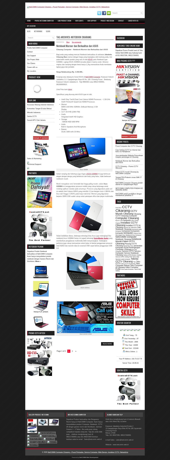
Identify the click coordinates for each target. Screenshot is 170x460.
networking (38, 31)
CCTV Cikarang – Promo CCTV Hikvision (126, 167)
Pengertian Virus (128, 246)
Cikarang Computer (129, 216)
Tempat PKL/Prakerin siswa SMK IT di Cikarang (128, 178)
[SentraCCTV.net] (39, 241)
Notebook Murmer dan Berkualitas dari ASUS (77, 46)
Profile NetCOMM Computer (44, 20)
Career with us (133, 20)
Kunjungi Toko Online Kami (128, 45)
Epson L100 (119, 220)
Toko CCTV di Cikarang (128, 263)
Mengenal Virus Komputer (133, 235)
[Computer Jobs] (127, 318)
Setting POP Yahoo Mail (132, 257)
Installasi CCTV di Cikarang (127, 226)
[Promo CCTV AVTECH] (39, 375)
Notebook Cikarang (123, 239)
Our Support (92, 20)
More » (38, 261)
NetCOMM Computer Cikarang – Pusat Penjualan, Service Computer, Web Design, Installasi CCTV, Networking (88, 452)
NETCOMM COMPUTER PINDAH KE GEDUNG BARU (129, 189)
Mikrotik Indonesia (33, 112)
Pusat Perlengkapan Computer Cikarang (127, 248)
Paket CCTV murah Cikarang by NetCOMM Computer (127, 172)
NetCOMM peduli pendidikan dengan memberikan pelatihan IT (128, 194)
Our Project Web (33, 59)
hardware (127, 220)
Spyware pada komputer (122, 259)
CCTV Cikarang (123, 209)
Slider (48, 31)
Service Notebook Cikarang (127, 254)
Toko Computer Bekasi (127, 264)
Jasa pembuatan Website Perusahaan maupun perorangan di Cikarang (129, 156)
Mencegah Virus (120, 235)
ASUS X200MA (92, 174)
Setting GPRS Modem (130, 255)
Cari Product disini (64, 20)
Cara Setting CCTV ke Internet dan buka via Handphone (128, 151)
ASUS (90, 59)
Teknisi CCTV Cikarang (126, 260)
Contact (121, 20)
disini (70, 89)
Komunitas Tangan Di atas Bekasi (39, 109)
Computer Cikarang (127, 218)
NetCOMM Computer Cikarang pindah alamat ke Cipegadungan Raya (129, 183)
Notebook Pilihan (36, 246)
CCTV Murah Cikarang (126, 212)
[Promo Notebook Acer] (39, 207)
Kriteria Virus (137, 233)
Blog (28, 31)
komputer (128, 233)
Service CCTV (128, 251)
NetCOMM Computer (92, 77)
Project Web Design (107, 20)
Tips (134, 262)
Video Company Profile (126, 268)
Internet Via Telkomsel (130, 227)
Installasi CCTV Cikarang (126, 224)
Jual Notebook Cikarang (128, 228)
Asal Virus (118, 207)
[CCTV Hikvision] (127, 103)
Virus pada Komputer (127, 269)
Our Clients (79, 20)
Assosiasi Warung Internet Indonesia (40, 105)
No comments (76, 42)
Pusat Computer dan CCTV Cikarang (128, 146)
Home (29, 20)
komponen (126, 231)
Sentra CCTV (32, 116)
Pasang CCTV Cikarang (126, 245)
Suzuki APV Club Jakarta (36, 120)
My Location (31, 26)
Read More (107, 344)
